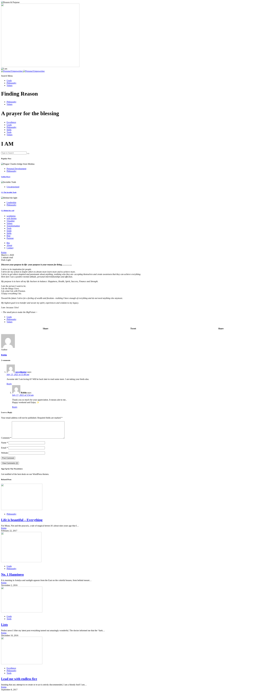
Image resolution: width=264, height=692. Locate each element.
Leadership (11, 202)
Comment (6, 438)
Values (9, 85)
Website (4, 453)
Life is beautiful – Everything (21, 520)
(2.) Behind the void (7, 210)
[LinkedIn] (5, 73)
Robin (4, 355)
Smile (9, 231)
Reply (9, 384)
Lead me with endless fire (19, 679)
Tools (9, 132)
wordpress (11, 216)
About (9, 245)
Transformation (13, 226)
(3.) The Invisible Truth (8, 192)
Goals (9, 80)
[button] (4, 76)
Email (4, 448)
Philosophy (11, 83)
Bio (8, 243)
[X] (2, 73)
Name (4, 442)
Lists (4, 624)
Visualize (11, 221)
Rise (8, 236)
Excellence (11, 122)
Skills (9, 130)
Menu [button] (10, 76)
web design (11, 218)
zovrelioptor (21, 372)
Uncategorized (13, 187)
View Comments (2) (10, 463)
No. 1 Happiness (12, 574)
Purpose (10, 238)
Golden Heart (5, 177)
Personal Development (16, 168)
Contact (10, 248)
